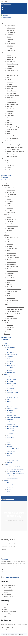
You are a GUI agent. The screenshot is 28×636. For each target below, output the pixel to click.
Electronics (10, 113)
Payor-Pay (9, 68)
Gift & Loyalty (10, 59)
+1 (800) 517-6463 (8, 627)
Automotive (10, 82)
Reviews (9, 167)
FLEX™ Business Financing (13, 149)
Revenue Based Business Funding (15, 147)
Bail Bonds (9, 84)
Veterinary (9, 140)
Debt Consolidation (11, 100)
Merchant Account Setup (10, 611)
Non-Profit (9, 131)
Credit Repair (10, 97)
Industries (6, 73)
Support (6, 605)
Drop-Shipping (10, 106)
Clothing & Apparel (11, 93)
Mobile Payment (11, 43)
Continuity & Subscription (13, 95)
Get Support (10, 163)
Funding (6, 142)
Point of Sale (10, 46)
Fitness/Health (10, 115)
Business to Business (12, 86)
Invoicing (9, 41)
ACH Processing (11, 25)
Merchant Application (6, 175)
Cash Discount (10, 30)
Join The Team (10, 165)
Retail (8, 133)
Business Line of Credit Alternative (15, 151)
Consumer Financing (12, 32)
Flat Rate (9, 37)
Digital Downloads (11, 102)
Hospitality (9, 124)
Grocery (9, 120)
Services (6, 52)
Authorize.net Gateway (12, 70)
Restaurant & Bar (11, 136)
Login (5, 616)
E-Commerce (10, 34)
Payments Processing (12, 64)
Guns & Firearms (11, 118)
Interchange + (10, 39)
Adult (8, 77)
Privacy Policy (7, 614)
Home (5, 21)
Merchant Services (11, 61)
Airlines (9, 79)
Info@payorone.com (6, 4)
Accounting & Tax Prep (12, 75)
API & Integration (11, 28)
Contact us (7, 172)
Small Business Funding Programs (15, 145)
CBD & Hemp (10, 88)
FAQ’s (8, 169)
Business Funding (11, 57)
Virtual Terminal (11, 50)
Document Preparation (12, 104)
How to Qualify (10, 154)
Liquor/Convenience (12, 129)
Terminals (9, 48)
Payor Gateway (10, 66)
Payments (6, 23)
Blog (8, 160)
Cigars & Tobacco (11, 91)
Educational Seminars (12, 109)
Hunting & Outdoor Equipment (14, 127)
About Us (6, 158)
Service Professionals (12, 138)
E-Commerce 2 (10, 111)
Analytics (9, 55)
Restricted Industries (12, 156)
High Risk (9, 122)
